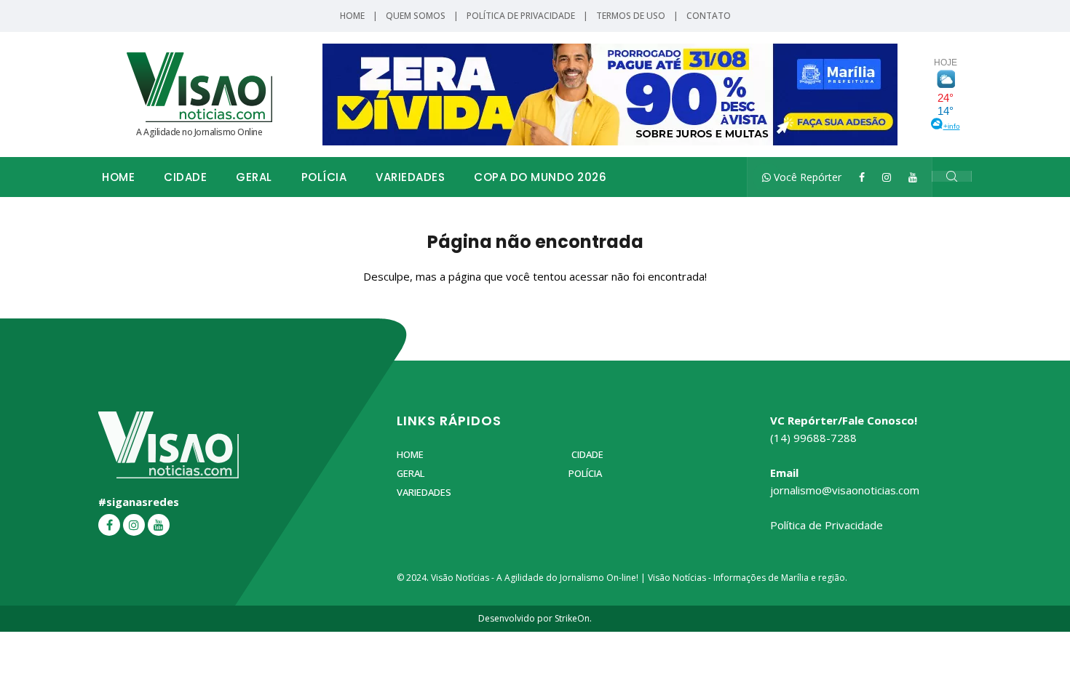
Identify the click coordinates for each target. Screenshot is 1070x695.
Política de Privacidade (521, 15)
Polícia (324, 177)
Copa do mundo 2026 (540, 177)
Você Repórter (806, 177)
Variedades (410, 177)
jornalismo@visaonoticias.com (844, 490)
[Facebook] (862, 177)
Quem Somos (415, 15)
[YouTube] (912, 177)
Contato (708, 15)
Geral (254, 177)
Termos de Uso (630, 15)
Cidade (185, 177)
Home (352, 15)
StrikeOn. (573, 618)
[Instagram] (886, 177)
